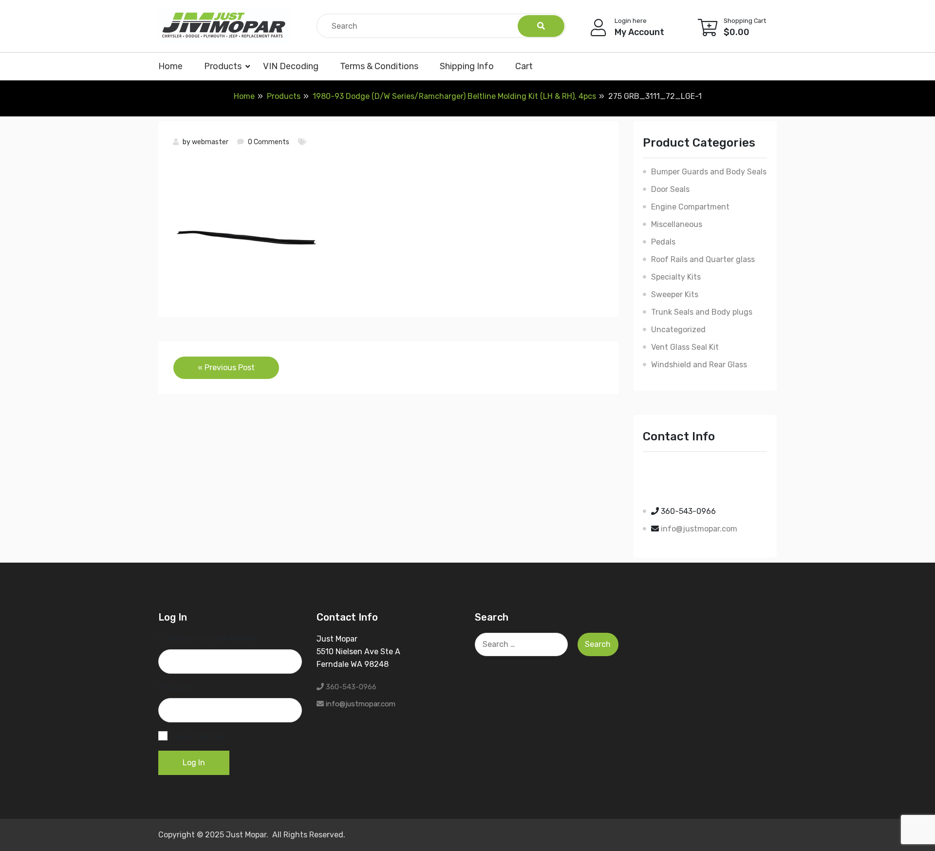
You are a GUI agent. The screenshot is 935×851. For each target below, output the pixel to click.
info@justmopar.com (699, 528)
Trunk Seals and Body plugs (701, 312)
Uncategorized (678, 329)
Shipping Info (467, 66)
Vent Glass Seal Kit (685, 347)
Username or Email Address (208, 638)
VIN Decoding (290, 66)
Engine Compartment (690, 206)
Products (223, 66)
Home (170, 66)
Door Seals (670, 189)
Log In (194, 762)
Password (176, 687)
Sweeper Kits (674, 294)
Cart (524, 66)
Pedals (663, 241)
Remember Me (198, 736)
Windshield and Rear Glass (699, 364)
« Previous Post (226, 367)
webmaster (210, 142)
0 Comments (268, 142)
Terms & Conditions (379, 66)
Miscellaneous (676, 224)
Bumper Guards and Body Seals (709, 171)
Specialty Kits (676, 277)
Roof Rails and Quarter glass (703, 259)
